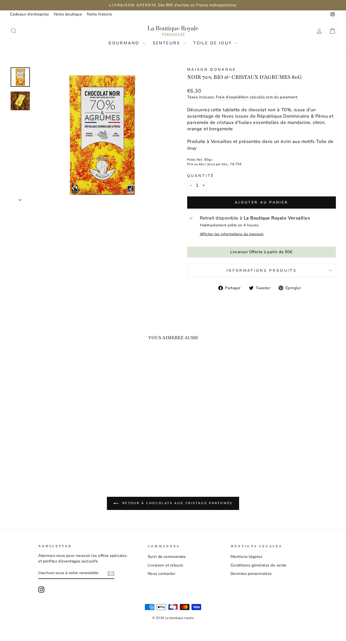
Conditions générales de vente (258, 565)
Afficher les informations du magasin (232, 233)
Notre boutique (68, 14)
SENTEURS (167, 43)
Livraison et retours (165, 565)
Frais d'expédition (232, 97)
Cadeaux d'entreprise (29, 14)
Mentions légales (246, 556)
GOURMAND (124, 43)
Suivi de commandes (167, 556)
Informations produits (261, 270)
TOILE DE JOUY (213, 43)
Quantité (200, 175)
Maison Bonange (211, 69)
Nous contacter (161, 573)
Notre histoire (99, 14)
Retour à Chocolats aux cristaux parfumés (177, 503)
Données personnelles (251, 573)
